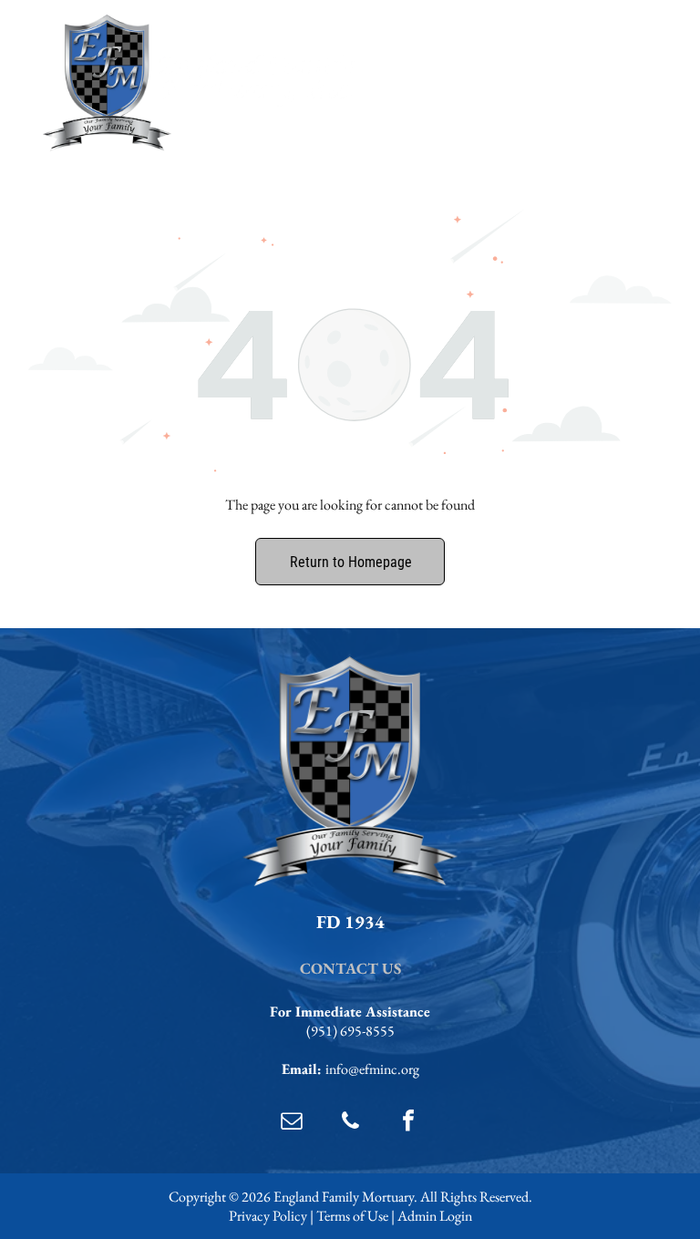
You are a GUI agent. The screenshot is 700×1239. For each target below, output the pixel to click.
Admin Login (434, 1215)
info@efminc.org (372, 1069)
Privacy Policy (268, 1215)
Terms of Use (352, 1215)
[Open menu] (634, 83)
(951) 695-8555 (350, 1030)
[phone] (350, 1122)
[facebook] (408, 1122)
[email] (292, 1122)
